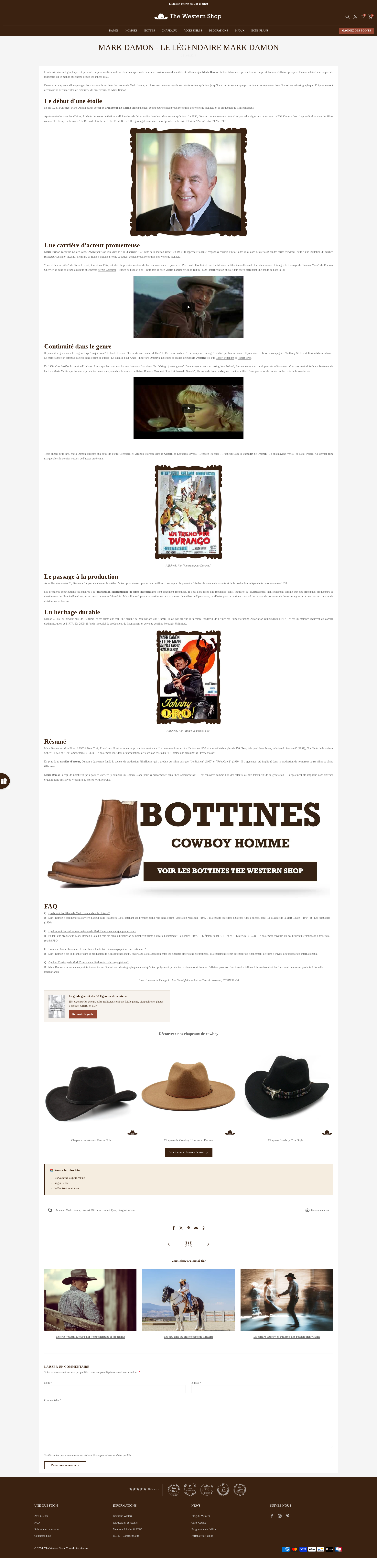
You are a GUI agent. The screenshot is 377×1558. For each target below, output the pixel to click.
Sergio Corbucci (107, 269)
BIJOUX (239, 30)
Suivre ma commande (46, 1529)
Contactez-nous (42, 1535)
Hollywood (240, 116)
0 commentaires (320, 1210)
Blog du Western (200, 1516)
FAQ (37, 1522)
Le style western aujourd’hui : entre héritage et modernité (90, 1336)
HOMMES (131, 30)
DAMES (114, 30)
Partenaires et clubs (202, 1535)
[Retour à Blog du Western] (188, 1244)
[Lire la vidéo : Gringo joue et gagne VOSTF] (188, 408)
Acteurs (59, 1210)
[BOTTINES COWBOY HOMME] (188, 842)
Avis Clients (41, 1516)
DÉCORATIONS (218, 30)
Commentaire (52, 1400)
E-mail (196, 1382)
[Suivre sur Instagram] (280, 1517)
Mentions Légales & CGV (127, 1529)
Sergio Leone (61, 1183)
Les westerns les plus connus (69, 1177)
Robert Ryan (244, 357)
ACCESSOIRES (193, 30)
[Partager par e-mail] (196, 1228)
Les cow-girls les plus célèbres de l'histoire (188, 1336)
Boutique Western (123, 1516)
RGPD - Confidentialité (126, 1535)
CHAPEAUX (169, 30)
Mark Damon (73, 1210)
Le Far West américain (66, 1188)
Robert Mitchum (225, 357)
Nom (48, 1382)
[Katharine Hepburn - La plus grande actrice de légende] (208, 1244)
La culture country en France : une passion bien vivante (286, 1336)
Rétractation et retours (125, 1522)
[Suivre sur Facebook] (272, 1517)
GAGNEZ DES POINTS (356, 30)
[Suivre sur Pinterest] (288, 1517)
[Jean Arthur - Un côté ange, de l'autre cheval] (169, 1244)
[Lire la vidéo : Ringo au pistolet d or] (188, 307)
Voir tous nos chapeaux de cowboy (188, 1152)
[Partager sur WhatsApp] (203, 1228)
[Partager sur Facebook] (173, 1228)
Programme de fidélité (203, 1529)
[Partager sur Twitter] (181, 1228)
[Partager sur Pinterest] (188, 1228)
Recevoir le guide (82, 1014)
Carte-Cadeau (198, 1522)
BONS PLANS (259, 30)
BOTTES (149, 30)
